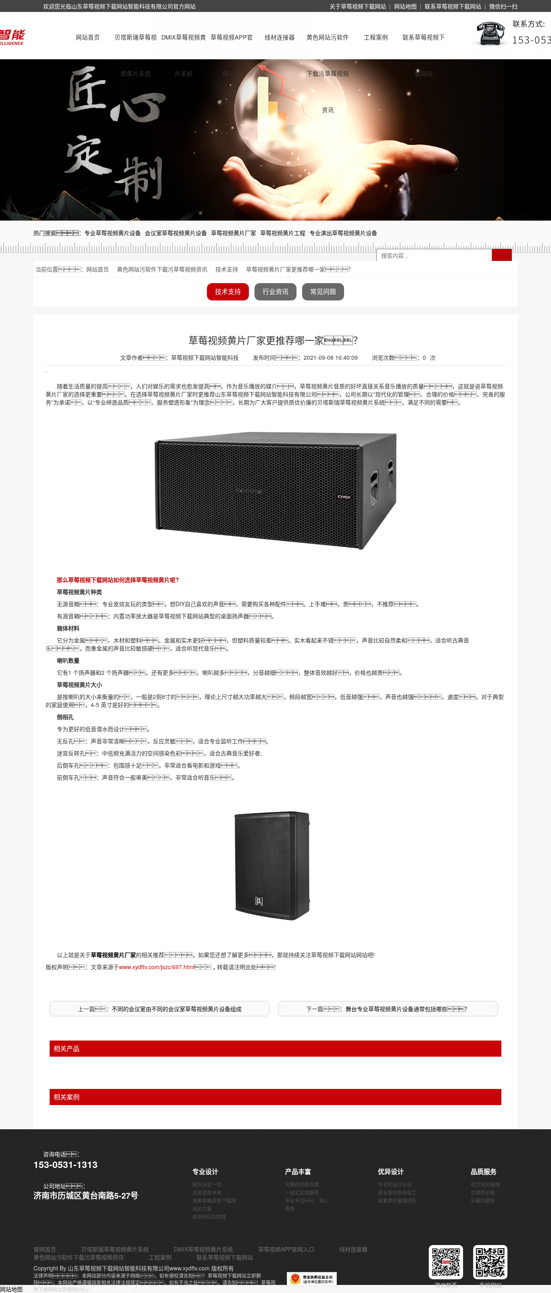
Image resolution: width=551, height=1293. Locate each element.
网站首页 (88, 37)
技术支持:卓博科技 (111, 1289)
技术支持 (226, 269)
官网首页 (44, 1249)
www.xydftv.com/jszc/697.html (156, 967)
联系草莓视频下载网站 (453, 6)
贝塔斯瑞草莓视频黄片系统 (136, 44)
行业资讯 (275, 291)
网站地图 (405, 6)
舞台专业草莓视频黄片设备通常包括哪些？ (408, 1009)
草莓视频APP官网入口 (232, 44)
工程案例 (376, 37)
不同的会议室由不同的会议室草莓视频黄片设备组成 (177, 1009)
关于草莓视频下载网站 (358, 6)
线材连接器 (280, 37)
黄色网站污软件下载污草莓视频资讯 (328, 44)
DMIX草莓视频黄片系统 (183, 44)
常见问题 (323, 291)
